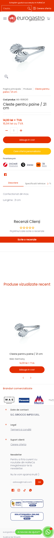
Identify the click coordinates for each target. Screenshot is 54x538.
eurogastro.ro (9, 532)
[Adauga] (21, 130)
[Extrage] (6, 130)
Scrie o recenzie (27, 239)
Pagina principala (12, 88)
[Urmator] (47, 183)
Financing (13, 166)
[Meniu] (5, 19)
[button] (48, 19)
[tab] (13, 183)
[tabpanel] (27, 198)
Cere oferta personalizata (27, 151)
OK (39, 482)
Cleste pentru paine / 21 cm (26, 354)
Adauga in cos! (27, 139)
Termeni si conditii (20, 429)
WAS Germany (17, 358)
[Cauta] (29, 8)
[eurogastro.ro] (26, 18)
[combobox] (14, 8)
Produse (27, 88)
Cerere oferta (18, 444)
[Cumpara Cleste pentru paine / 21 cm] (26, 332)
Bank (44, 164)
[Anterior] (23, 377)
